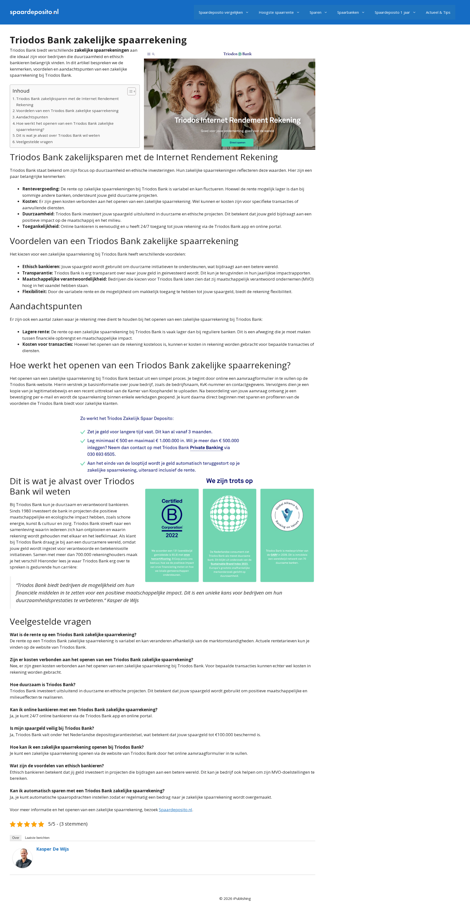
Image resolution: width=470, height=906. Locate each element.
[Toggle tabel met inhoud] (129, 91)
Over (15, 838)
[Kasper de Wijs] (22, 866)
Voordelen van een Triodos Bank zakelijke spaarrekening (67, 110)
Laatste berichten (37, 838)
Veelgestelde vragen (34, 141)
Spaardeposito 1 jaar (392, 12)
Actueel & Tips (438, 12)
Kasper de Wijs (52, 849)
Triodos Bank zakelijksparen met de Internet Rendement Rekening (67, 101)
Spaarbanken (348, 12)
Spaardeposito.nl (175, 809)
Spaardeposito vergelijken (221, 12)
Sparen (315, 12)
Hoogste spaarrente (276, 12)
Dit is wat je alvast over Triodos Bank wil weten (58, 135)
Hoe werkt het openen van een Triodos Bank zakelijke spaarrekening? (65, 126)
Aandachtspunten (32, 116)
